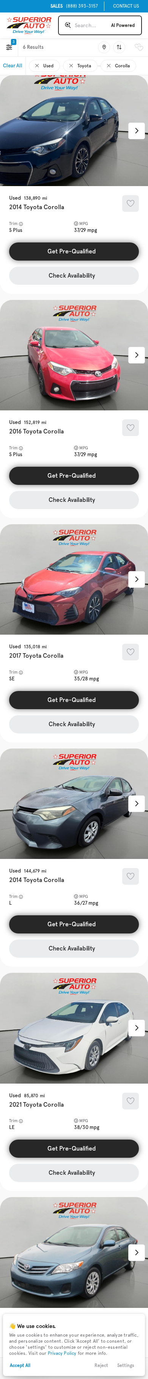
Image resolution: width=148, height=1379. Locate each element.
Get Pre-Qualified (71, 251)
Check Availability (72, 275)
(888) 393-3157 (74, 6)
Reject (101, 1365)
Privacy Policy (62, 1353)
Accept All (20, 1365)
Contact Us (126, 6)
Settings (125, 1365)
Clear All (12, 65)
